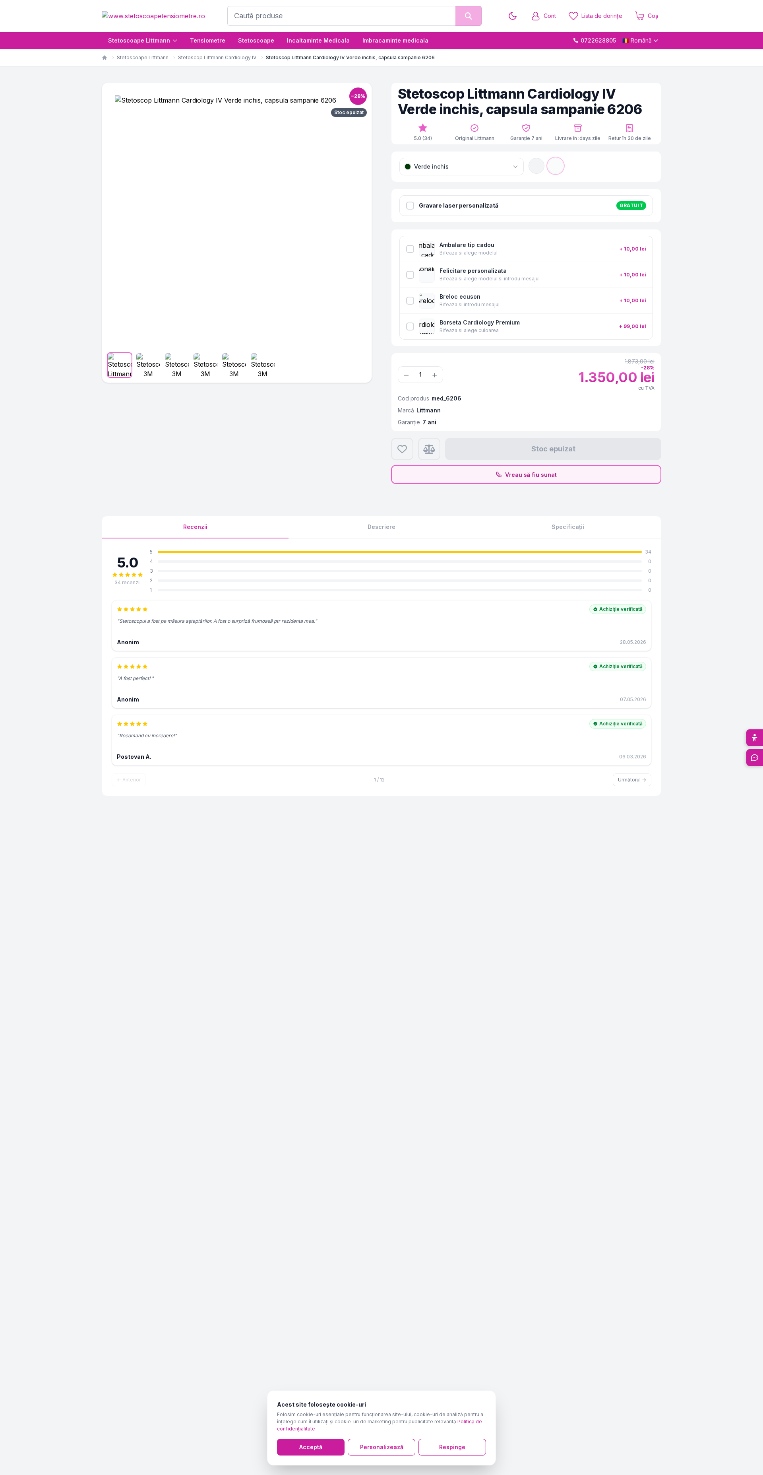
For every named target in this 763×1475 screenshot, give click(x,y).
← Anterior (129, 780)
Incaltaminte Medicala (318, 40)
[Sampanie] (556, 166)
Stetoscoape (256, 40)
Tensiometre (207, 40)
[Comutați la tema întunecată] (512, 16)
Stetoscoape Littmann (139, 40)
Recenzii (195, 526)
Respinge (452, 1447)
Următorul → (632, 780)
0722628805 (598, 40)
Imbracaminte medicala (395, 40)
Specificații (568, 526)
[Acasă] (104, 57)
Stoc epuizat (553, 449)
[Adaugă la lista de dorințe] (402, 449)
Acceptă (310, 1447)
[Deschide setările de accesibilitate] (754, 737)
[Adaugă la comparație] (429, 449)
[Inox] (536, 166)
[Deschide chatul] (754, 757)
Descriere (381, 526)
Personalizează (381, 1447)
